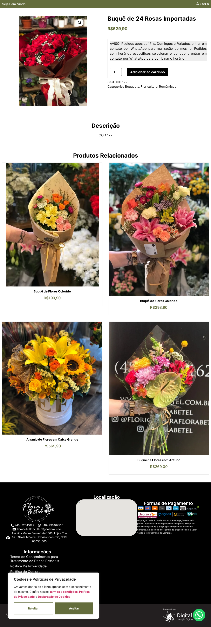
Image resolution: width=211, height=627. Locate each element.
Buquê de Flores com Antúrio (158, 460)
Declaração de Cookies (54, 596)
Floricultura (149, 86)
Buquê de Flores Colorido (52, 291)
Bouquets (132, 86)
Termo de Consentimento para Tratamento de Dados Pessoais (34, 559)
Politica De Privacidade (28, 566)
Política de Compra (25, 571)
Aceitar (74, 608)
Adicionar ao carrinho (147, 72)
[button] (79, 22)
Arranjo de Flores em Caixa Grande (52, 439)
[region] (53, 596)
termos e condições (63, 591)
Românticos (167, 86)
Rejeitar (33, 608)
